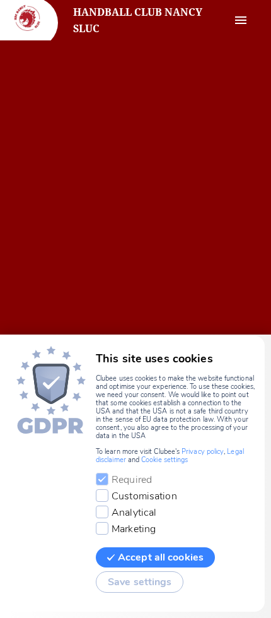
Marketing (134, 529)
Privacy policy (203, 451)
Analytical (134, 512)
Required (132, 479)
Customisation (144, 496)
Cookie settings (164, 460)
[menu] (241, 20)
